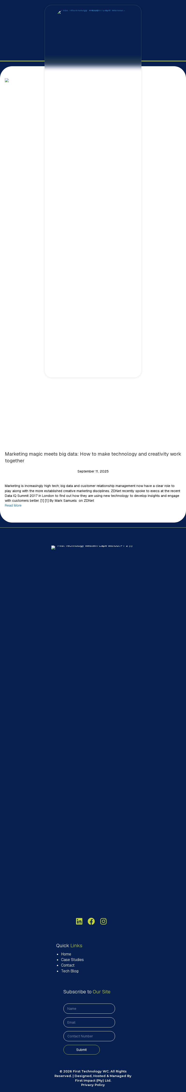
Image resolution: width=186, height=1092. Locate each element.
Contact (68, 965)
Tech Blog (69, 971)
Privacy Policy (93, 1085)
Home (66, 954)
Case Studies (72, 959)
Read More (13, 505)
